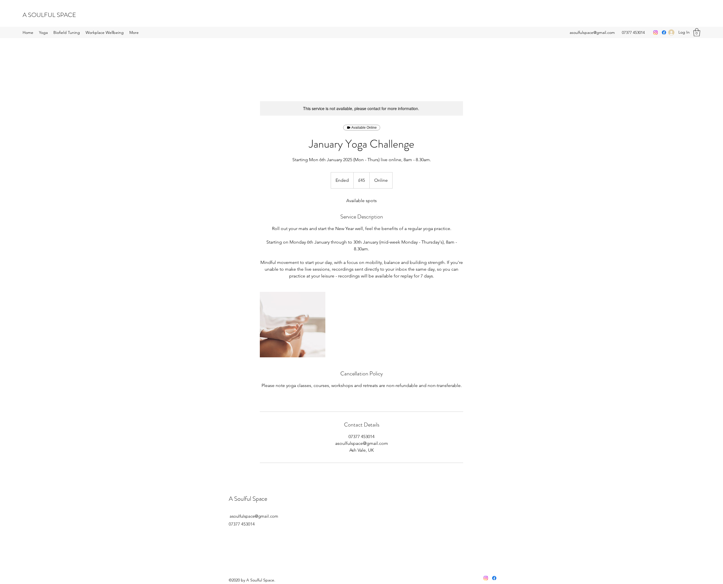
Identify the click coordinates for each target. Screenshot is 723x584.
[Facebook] (664, 32)
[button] (696, 32)
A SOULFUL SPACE (49, 14)
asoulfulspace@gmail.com (592, 32)
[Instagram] (655, 32)
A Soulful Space (248, 498)
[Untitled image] (292, 324)
